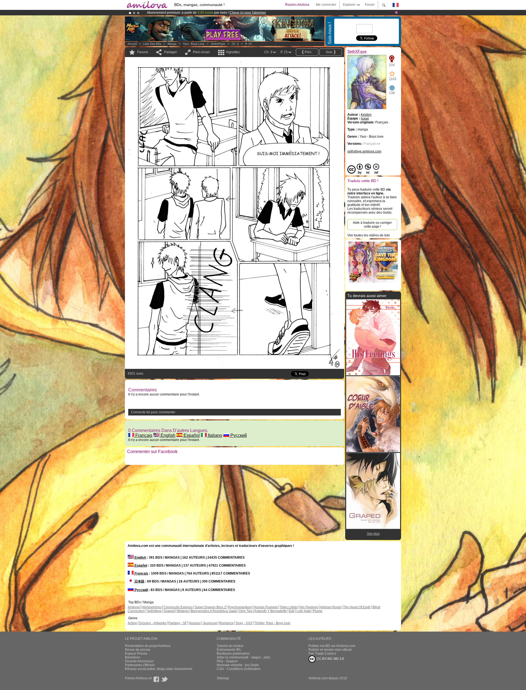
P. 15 (248, 43)
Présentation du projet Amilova (147, 646)
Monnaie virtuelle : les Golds (238, 665)
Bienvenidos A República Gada (214, 611)
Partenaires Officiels (140, 665)
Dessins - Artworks (152, 623)
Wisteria (183, 611)
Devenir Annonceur (139, 661)
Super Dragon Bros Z (210, 607)
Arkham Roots (330, 607)
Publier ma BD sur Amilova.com (331, 646)
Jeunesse (210, 623)
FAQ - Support (227, 661)
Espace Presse (136, 653)
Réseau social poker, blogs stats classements (158, 669)
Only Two (246, 611)
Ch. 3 (235, 43)
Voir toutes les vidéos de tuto (368, 235)
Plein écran (201, 52)
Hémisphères (152, 607)
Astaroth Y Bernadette (270, 611)
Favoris (142, 52)
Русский (238, 435)
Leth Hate (303, 611)
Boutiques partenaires (233, 653)
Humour (195, 623)
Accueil (132, 43)
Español (191, 435)
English (167, 435)
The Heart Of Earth (357, 607)
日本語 (139, 581)
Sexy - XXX (244, 623)
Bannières (132, 657)
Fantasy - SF (177, 623)
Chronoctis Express (178, 607)
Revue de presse (137, 650)
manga (172, 43)
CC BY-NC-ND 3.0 (330, 659)
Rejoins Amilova (297, 5)
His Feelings (309, 607)
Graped (169, 611)
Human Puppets (266, 607)
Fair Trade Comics (322, 653)
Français (143, 435)
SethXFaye (218, 43)
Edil (292, 611)
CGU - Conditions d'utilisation (239, 669)
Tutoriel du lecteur (230, 646)
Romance (226, 623)
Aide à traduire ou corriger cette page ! (372, 224)
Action (132, 623)
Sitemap (223, 678)
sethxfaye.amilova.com (364, 151)
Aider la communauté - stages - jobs (243, 657)
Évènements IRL (229, 650)
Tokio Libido (289, 607)
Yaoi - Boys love (193, 43)
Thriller (259, 623)
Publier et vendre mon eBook (330, 650)
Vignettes (233, 52)
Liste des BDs (152, 43)
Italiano (214, 435)
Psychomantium (240, 607)
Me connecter (326, 5)
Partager (170, 52)
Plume (317, 611)
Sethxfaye (154, 611)
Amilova (134, 607)
